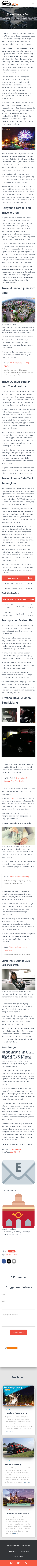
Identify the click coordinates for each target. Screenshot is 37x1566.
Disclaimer (26, 1546)
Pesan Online (18, 1556)
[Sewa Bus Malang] (18, 1447)
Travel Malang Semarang (17, 1513)
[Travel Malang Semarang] (18, 1497)
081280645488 (15, 1149)
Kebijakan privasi (13, 1546)
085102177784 (15, 1152)
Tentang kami (12, 1551)
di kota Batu (13, 798)
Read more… (9, 1431)
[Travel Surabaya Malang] (18, 1396)
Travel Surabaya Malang (16, 1413)
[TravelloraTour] (10, 3)
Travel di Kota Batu (12, 1254)
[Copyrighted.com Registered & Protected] (11, 1348)
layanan (12, 1251)
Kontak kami (25, 1551)
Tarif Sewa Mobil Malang (19, 877)
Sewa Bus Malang (13, 1464)
